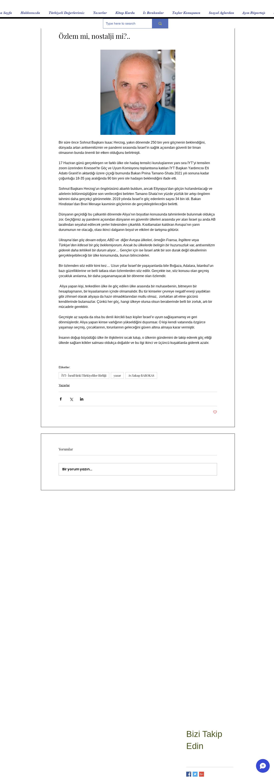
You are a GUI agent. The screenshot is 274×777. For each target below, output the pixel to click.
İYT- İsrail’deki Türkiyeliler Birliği (83, 375)
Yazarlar (64, 385)
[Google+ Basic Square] (201, 774)
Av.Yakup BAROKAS (141, 375)
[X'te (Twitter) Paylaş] (71, 399)
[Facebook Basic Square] (188, 774)
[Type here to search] (160, 23)
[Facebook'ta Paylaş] (61, 399)
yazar (117, 375)
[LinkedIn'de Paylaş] (82, 399)
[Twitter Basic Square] (195, 774)
